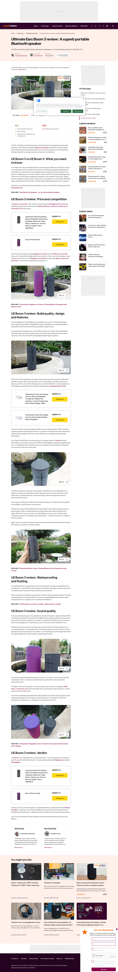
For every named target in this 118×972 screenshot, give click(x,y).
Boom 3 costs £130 (20, 204)
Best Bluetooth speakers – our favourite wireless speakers (40, 192)
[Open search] (113, 26)
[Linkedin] (95, 26)
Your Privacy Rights (41, 111)
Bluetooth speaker (42, 147)
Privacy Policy (33, 958)
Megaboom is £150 (40, 254)
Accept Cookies (78, 111)
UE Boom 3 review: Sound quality (90, 114)
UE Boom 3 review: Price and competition (93, 99)
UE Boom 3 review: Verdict (88, 118)
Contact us (14, 958)
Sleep (35, 26)
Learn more (21, 69)
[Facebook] (92, 26)
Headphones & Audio (32, 33)
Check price (60, 222)
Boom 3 (16, 758)
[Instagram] (103, 26)
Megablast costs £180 (37, 258)
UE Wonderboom (17, 188)
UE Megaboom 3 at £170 (56, 204)
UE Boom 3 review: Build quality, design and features (92, 103)
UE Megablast (16, 762)
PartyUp (58, 440)
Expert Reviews (8, 26)
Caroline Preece (38, 55)
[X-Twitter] (99, 26)
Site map (23, 958)
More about (18, 847)
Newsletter (84, 26)
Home (13, 33)
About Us (59, 958)
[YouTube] (107, 26)
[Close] (83, 99)
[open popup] (67, 295)
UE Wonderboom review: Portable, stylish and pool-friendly (40, 604)
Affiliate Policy (69, 958)
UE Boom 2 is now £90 (59, 254)
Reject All (65, 111)
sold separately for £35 (58, 386)
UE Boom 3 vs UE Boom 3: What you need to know (93, 94)
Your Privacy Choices (47, 958)
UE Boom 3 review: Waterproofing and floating (91, 109)
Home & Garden (57, 26)
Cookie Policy (78, 106)
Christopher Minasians (21, 55)
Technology (45, 26)
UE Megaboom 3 (58, 760)
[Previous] (14, 93)
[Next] (68, 93)
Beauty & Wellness (71, 26)
